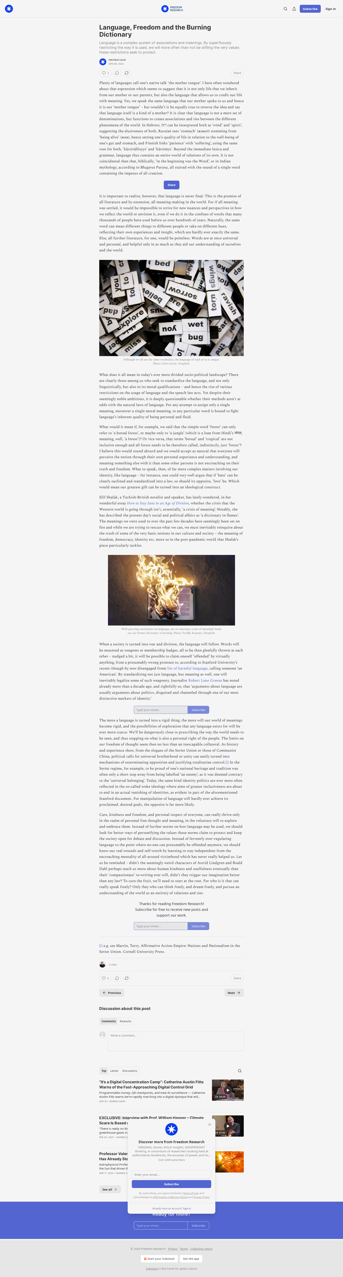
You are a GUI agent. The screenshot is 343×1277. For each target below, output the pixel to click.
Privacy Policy (201, 1197)
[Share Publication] (294, 9)
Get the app (191, 1259)
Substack (152, 1268)
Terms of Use (190, 1193)
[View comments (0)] (117, 73)
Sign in (331, 9)
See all (107, 1189)
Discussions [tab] (129, 1071)
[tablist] (116, 1021)
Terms (184, 1249)
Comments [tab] (109, 1021)
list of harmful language (187, 668)
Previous (114, 993)
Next (231, 993)
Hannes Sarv (117, 1101)
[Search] (285, 9)
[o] (228, 1090)
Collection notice (201, 1249)
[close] (209, 1124)
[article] (171, 1094)
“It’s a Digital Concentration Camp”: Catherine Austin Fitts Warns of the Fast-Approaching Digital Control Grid (151, 1084)
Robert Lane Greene (205, 680)
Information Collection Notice (170, 1197)
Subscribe (310, 9)
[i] (227, 762)
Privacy (172, 1249)
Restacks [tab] (125, 1021)
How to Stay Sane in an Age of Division (158, 503)
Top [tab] (104, 1071)
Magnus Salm (117, 59)
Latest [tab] (114, 1071)
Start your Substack (161, 1259)
